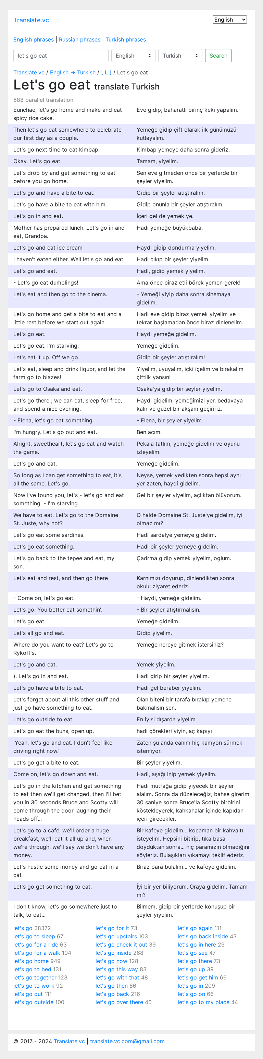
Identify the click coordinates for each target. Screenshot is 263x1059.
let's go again (195, 928)
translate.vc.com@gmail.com (127, 1041)
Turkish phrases (125, 39)
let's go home (31, 961)
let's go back (112, 993)
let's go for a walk (36, 952)
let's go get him (198, 977)
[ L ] (106, 72)
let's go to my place (203, 1002)
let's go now (111, 961)
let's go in (190, 985)
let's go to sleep (34, 936)
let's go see (193, 952)
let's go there (195, 961)
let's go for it (112, 928)
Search (218, 55)
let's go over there (119, 1002)
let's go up (191, 969)
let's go (23, 928)
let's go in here (197, 944)
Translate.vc (31, 20)
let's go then (112, 985)
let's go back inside (203, 936)
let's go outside (33, 1002)
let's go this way (117, 969)
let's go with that (117, 977)
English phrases (33, 39)
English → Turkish (73, 72)
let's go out (28, 993)
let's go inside (114, 952)
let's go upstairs (116, 936)
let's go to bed (32, 969)
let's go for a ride (35, 944)
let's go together (35, 977)
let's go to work (33, 985)
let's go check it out (121, 944)
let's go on (191, 993)
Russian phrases (79, 39)
